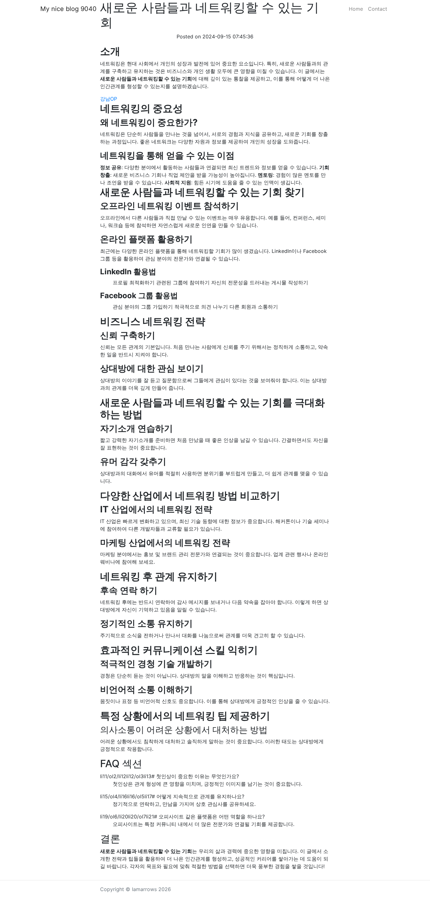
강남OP (108, 99)
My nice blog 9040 (68, 9)
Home (356, 9)
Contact (377, 9)
